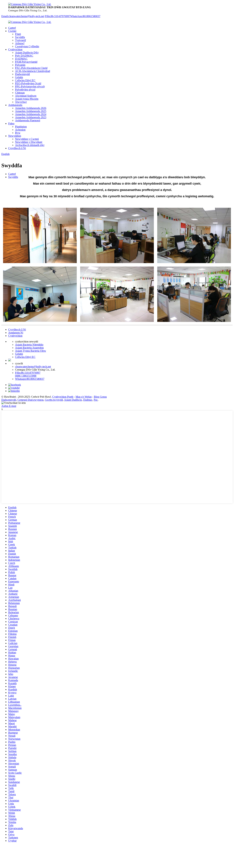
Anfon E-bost (8, 406)
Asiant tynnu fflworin (26, 98)
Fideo (11, 123)
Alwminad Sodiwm (25, 95)
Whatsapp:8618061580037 (29, 378)
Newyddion (14, 135)
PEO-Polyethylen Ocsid (28, 83)
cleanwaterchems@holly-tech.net (33, 366)
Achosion (20, 129)
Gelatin (19, 77)
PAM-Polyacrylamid (26, 61)
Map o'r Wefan (84, 396)
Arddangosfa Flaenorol (27, 120)
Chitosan (20, 92)
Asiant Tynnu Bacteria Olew (30, 350)
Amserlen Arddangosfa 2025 (30, 111)
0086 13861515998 (25, 375)
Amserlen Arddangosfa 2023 (30, 117)
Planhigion (21, 126)
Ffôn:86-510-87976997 (57, 16)
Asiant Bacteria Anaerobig (29, 347)
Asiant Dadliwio (73, 399)
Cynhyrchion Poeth (62, 396)
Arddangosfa (15, 105)
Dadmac (87, 399)
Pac (96, 399)
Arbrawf (19, 43)
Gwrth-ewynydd (54, 399)
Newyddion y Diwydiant (28, 142)
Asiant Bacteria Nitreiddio (29, 344)
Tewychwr (21, 101)
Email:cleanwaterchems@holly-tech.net (22, 16)
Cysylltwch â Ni (17, 148)
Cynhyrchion (15, 49)
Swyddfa (20, 37)
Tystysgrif (20, 40)
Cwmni (12, 30)
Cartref (12, 27)
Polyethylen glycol (25, 89)
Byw (17, 132)
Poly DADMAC (24, 55)
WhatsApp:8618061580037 (85, 16)
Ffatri (18, 34)
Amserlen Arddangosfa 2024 (30, 114)
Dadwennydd (22, 74)
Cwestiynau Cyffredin (27, 46)
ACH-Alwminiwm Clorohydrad (32, 71)
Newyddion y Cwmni (27, 138)
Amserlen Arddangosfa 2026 (30, 108)
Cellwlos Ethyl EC (25, 80)
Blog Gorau (100, 396)
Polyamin (20, 64)
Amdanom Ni (15, 332)
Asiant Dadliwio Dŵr (27, 52)
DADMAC (21, 58)
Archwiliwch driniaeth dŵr (29, 145)
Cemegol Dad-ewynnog (30, 399)
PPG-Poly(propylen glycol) (30, 86)
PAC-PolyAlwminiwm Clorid (31, 68)
